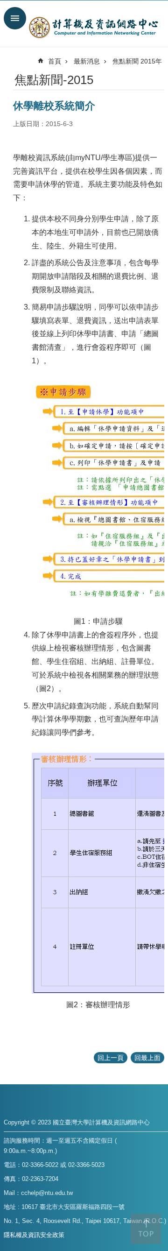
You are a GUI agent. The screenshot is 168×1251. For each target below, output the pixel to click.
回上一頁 (111, 1057)
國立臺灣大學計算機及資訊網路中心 (93, 27)
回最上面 (147, 1057)
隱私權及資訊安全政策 (34, 1234)
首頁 (54, 61)
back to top (146, 1229)
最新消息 (87, 61)
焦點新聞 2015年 (137, 61)
